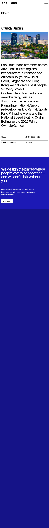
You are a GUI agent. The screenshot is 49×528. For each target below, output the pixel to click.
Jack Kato (29, 142)
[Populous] (10, 3)
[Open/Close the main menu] (46, 3)
